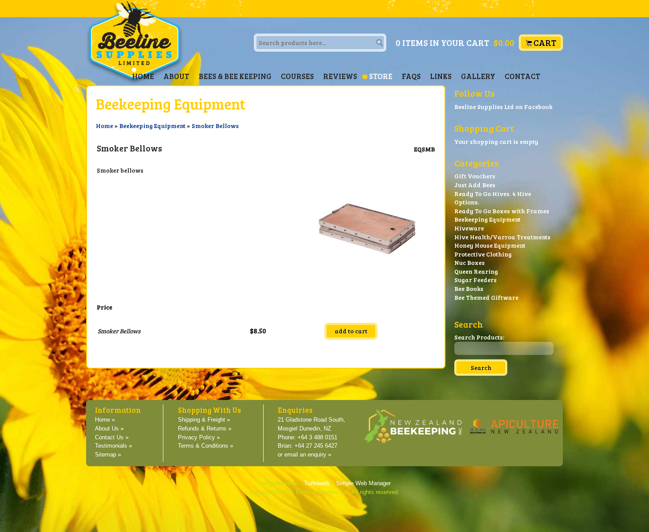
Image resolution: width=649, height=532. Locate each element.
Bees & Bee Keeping (235, 76)
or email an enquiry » (304, 455)
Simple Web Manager (363, 483)
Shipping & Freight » (204, 420)
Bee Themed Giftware (486, 297)
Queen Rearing (476, 271)
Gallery (478, 76)
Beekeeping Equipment (152, 125)
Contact (522, 76)
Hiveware (469, 228)
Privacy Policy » (199, 437)
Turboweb (316, 483)
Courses (297, 76)
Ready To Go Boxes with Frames (501, 211)
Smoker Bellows (215, 125)
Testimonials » (113, 446)
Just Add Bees (474, 185)
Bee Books (468, 288)
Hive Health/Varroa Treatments (502, 237)
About (176, 76)
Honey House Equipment (489, 245)
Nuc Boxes (469, 262)
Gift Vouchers (474, 176)
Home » (105, 420)
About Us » (109, 429)
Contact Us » (111, 437)
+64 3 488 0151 (317, 437)
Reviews (340, 76)
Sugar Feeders (475, 279)
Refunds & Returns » (204, 429)
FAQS (411, 76)
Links (441, 76)
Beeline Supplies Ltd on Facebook (503, 106)
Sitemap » (108, 455)
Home (143, 76)
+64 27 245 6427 (315, 446)
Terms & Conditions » (205, 446)
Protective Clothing (483, 254)
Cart (544, 43)
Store (380, 76)
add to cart (351, 331)
